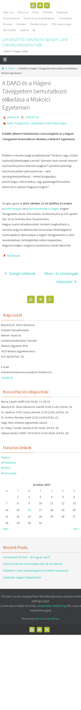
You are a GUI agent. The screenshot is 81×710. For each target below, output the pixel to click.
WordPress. (53, 616)
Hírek (35, 12)
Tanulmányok (11, 18)
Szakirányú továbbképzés (39, 18)
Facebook (7, 375)
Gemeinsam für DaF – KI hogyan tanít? (26, 554)
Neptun (5, 454)
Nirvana (39, 616)
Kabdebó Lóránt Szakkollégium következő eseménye (36, 568)
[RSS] (47, 5)
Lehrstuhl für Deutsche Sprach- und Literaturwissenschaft (35, 42)
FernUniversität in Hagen (43, 208)
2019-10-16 (32, 117)
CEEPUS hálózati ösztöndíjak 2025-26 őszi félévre (33, 561)
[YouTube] (33, 5)
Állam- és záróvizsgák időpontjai (61, 276)
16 (29, 507)
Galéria (24, 30)
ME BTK (5, 465)
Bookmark (13, 255)
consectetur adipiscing (51, 603)
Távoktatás (65, 18)
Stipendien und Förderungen (48, 123)
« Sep (4, 526)
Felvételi (21, 24)
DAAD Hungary (13, 208)
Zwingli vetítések (21, 272)
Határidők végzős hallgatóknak (22, 575)
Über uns (8, 12)
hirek (11, 68)
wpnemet (13, 117)
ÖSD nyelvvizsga (61, 24)
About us (23, 12)
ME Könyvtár (9, 470)
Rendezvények (38, 24)
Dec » (77, 526)
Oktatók (47, 12)
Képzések (62, 12)
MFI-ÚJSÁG (9, 30)
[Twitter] (40, 5)
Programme (22, 123)
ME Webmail (8, 460)
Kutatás (7, 24)
